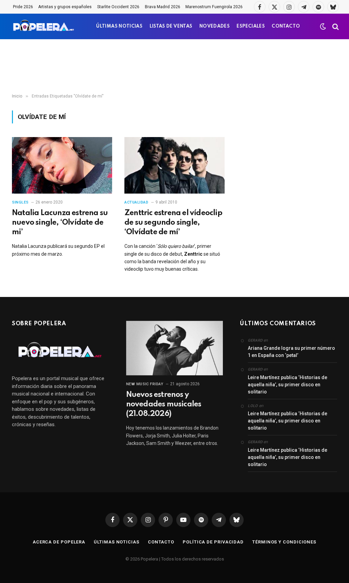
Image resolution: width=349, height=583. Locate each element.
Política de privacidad (213, 541)
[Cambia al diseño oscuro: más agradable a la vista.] (323, 26)
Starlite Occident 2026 (118, 6)
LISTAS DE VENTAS (171, 26)
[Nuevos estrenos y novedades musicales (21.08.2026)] (174, 348)
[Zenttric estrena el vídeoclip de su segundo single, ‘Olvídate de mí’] (174, 165)
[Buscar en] (335, 26)
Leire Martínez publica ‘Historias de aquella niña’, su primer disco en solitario (287, 384)
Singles (20, 202)
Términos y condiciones (284, 541)
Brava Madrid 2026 (162, 6)
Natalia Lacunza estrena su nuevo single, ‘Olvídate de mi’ (60, 222)
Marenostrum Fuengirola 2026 (214, 6)
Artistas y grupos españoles (65, 6)
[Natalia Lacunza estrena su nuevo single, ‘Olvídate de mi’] (62, 165)
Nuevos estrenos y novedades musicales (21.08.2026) (163, 404)
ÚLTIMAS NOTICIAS (119, 26)
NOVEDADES (214, 26)
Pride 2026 (23, 6)
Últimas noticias (116, 541)
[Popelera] (44, 26)
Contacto (161, 541)
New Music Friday (145, 384)
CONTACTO (286, 26)
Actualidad (136, 202)
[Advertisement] (174, 66)
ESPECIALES (251, 26)
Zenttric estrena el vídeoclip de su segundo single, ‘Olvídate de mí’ (173, 222)
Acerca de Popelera (59, 541)
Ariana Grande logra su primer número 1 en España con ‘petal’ (291, 351)
